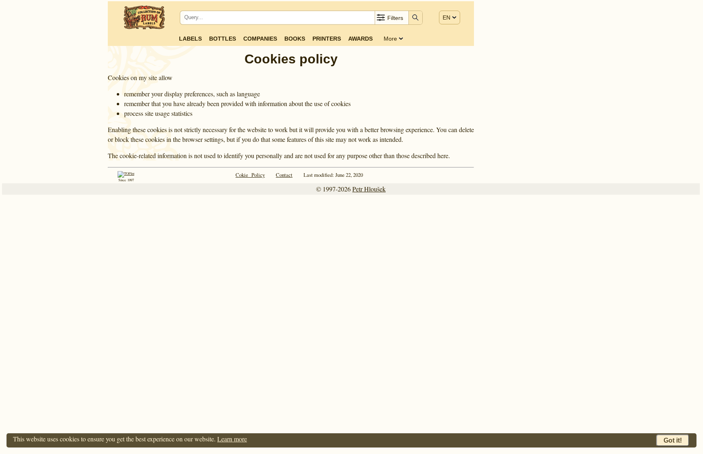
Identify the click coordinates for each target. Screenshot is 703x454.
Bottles (222, 38)
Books (294, 38)
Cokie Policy (250, 174)
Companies (260, 38)
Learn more (232, 438)
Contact (284, 174)
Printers (326, 38)
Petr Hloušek (369, 189)
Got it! (673, 440)
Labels (190, 38)
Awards (360, 38)
